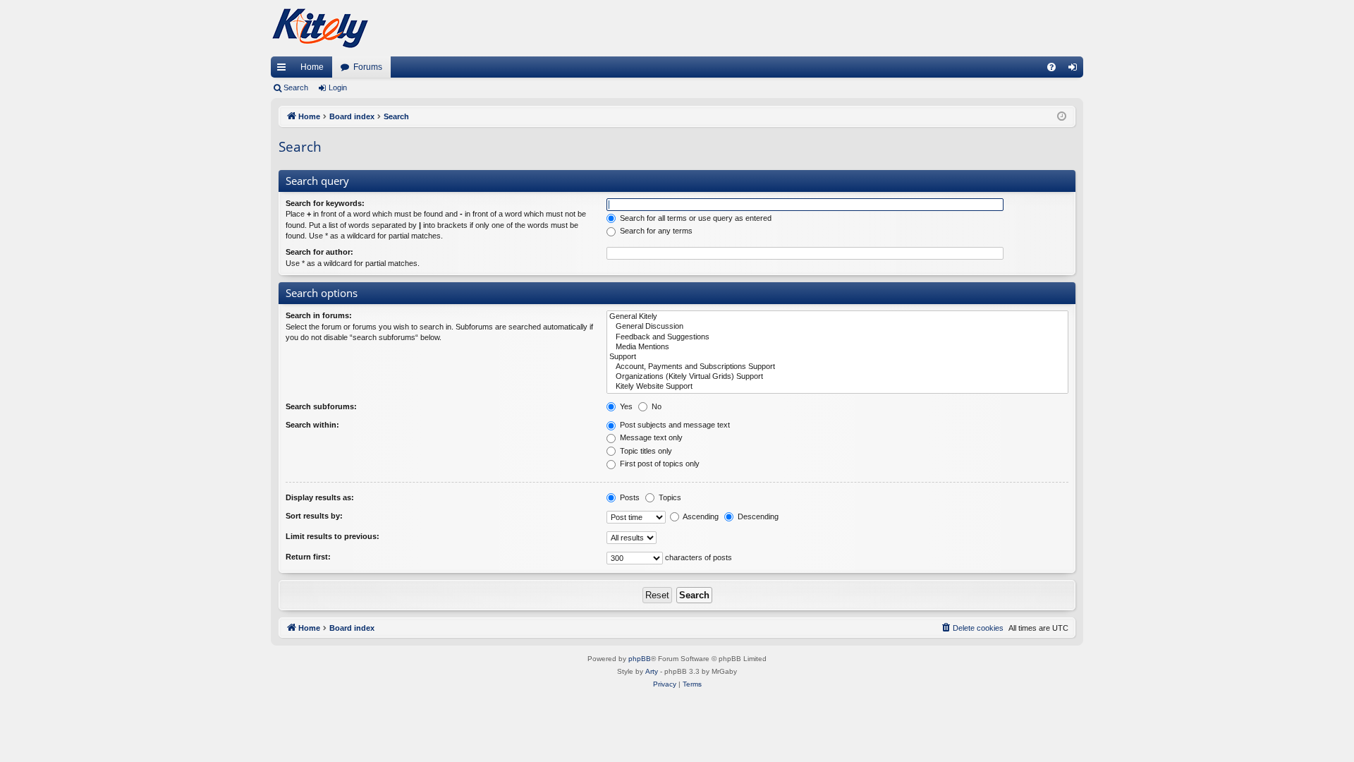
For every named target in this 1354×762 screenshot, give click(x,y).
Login (338, 87)
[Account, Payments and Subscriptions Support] (837, 367)
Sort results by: (314, 516)
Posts (629, 497)
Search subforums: (321, 406)
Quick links (284, 70)
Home (312, 67)
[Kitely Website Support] (837, 387)
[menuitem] (1051, 67)
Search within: (312, 425)
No (655, 406)
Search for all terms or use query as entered (694, 218)
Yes (625, 406)
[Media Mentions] (837, 347)
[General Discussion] (837, 327)
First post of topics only (659, 463)
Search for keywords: (325, 203)
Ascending (700, 516)
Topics (669, 497)
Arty (651, 671)
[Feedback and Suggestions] (837, 337)
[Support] (837, 357)
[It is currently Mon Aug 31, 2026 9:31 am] (1061, 117)
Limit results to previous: (332, 536)
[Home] (320, 28)
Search (295, 87)
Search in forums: (319, 315)
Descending (757, 516)
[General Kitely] (837, 317)
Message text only (650, 437)
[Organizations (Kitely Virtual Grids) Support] (837, 377)
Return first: (308, 556)
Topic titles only (645, 451)
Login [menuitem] (1075, 70)
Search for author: (319, 252)
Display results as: (320, 497)
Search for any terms (655, 230)
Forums (367, 67)
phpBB (639, 659)
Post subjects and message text (674, 425)
